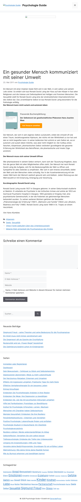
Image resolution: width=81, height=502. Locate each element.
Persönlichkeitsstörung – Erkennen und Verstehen (24, 418)
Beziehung (36, 472)
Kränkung (74, 480)
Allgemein (10, 219)
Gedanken (57, 476)
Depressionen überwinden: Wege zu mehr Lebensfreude (27, 375)
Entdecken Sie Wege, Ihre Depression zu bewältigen (25, 396)
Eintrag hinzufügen (11, 389)
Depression (58, 472)
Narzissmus (25, 484)
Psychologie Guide (34, 5)
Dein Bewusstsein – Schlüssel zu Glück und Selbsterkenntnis (29, 371)
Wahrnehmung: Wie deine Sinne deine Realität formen (26, 450)
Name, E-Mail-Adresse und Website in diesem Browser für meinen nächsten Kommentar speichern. (37, 291)
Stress (49, 488)
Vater (58, 488)
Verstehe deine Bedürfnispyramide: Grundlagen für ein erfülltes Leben (33, 446)
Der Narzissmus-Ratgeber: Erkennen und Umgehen (25, 378)
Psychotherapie (59, 484)
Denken (50, 472)
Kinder (41, 479)
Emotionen (15, 475)
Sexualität (16, 223)
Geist (12, 480)
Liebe (6, 483)
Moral (12, 484)
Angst (15, 471)
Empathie (25, 476)
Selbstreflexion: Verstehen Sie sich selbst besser (24, 436)
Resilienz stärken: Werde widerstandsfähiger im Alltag (26, 432)
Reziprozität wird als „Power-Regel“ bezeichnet (23, 343)
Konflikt (68, 480)
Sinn (44, 488)
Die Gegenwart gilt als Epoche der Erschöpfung (23, 339)
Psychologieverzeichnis (13, 428)
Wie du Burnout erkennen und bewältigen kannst (24, 454)
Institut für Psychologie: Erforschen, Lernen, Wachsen (25, 407)
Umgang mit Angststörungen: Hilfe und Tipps (22, 443)
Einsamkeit (70, 472)
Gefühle (72, 475)
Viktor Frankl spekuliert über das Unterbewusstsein (28, 226)
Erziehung (43, 475)
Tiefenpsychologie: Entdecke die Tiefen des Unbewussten (28, 439)
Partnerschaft (45, 484)
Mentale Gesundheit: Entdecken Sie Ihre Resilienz (24, 414)
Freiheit (52, 476)
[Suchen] (38, 313)
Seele (8, 223)
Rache (68, 484)
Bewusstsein (25, 471)
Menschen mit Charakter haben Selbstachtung (23, 411)
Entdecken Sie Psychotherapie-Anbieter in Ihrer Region (26, 393)
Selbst (6, 488)
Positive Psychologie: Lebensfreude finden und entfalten (27, 421)
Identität (33, 480)
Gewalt (17, 480)
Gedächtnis (64, 476)
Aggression (7, 472)
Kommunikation (60, 480)
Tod (54, 488)
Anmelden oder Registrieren (15, 364)
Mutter (17, 484)
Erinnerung (33, 476)
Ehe (65, 472)
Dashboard (8, 368)
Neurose (34, 484)
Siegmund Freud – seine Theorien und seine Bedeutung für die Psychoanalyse (36, 332)
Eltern (5, 476)
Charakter (44, 472)
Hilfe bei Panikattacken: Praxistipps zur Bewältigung (25, 403)
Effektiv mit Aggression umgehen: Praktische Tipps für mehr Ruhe (31, 382)
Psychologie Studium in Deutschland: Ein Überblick (24, 425)
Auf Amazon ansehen (31, 126)
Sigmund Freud (31, 488)
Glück (23, 480)
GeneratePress (55, 499)
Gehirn (6, 480)
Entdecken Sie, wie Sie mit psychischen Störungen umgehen (28, 400)
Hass (29, 480)
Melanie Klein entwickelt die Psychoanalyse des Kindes (29, 229)
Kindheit (51, 479)
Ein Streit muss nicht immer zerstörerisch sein (22, 336)
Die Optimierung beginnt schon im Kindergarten (23, 347)
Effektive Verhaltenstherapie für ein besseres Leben (25, 386)
